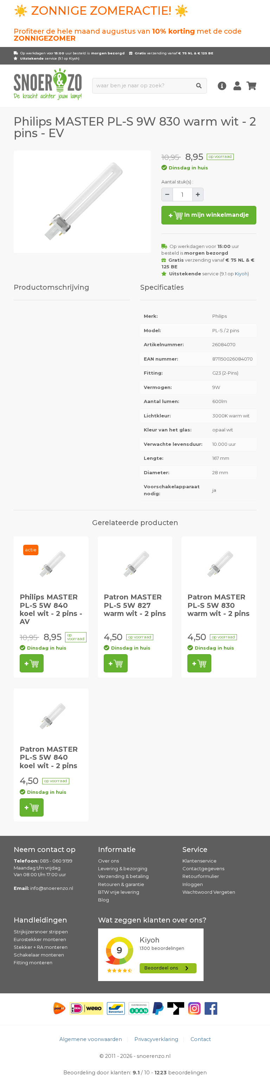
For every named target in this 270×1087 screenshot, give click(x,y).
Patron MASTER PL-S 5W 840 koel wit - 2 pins (49, 757)
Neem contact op (45, 849)
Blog (103, 900)
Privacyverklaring (156, 1039)
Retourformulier (200, 876)
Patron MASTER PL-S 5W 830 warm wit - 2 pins (218, 605)
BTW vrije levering (118, 892)
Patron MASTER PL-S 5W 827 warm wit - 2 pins (135, 605)
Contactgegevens (203, 868)
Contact (201, 1039)
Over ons (108, 861)
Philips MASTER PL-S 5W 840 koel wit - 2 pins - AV (51, 609)
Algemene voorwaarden (90, 1039)
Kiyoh (73, 58)
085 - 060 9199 (56, 861)
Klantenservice (199, 861)
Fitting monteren (33, 962)
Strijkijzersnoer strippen (41, 931)
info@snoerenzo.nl (51, 888)
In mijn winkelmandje (216, 215)
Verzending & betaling (123, 876)
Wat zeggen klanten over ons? (152, 920)
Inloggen (192, 884)
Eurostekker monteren (40, 939)
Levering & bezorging (122, 868)
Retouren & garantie (121, 884)
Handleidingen (40, 920)
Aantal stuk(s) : (177, 181)
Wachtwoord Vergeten (208, 892)
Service (194, 849)
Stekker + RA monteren (41, 947)
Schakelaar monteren (39, 955)
